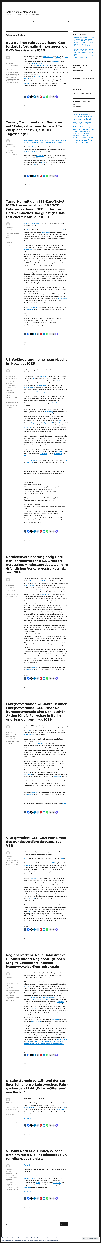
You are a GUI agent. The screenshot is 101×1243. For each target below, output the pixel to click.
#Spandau (46, 423)
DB (77, 122)
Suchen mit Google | (64, 21)
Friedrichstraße (13, 385)
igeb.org (64, 803)
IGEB (7, 156)
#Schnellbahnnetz (30, 387)
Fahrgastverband (13, 154)
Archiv (74, 104)
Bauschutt (15, 1177)
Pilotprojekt (12, 156)
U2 (14, 398)
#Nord (38, 1182)
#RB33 (47, 999)
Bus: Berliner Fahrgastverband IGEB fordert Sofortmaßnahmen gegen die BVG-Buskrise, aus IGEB (36, 46)
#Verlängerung (44, 376)
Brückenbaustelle (10, 1111)
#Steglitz (27, 986)
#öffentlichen (28, 250)
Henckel (17, 862)
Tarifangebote (9, 244)
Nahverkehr (83, 131)
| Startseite (9, 21)
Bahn (90, 114)
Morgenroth (9, 1112)
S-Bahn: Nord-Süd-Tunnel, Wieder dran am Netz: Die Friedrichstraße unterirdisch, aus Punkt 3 (37, 1155)
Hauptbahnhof (86, 129)
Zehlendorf (9, 1002)
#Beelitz (29, 1041)
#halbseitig (27, 1187)
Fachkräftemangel (13, 74)
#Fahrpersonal (48, 56)
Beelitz (15, 987)
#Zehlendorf (60, 1001)
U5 (76, 143)
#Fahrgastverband (30, 151)
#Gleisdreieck (58, 453)
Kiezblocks (16, 75)
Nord (14, 1184)
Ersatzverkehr (83, 122)
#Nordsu (59, 451)
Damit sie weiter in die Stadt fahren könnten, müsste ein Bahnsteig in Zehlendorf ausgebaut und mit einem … (44, 1044)
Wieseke (11, 245)
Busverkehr (15, 72)
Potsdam (86, 133)
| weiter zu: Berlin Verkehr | (25, 21)
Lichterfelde (15, 990)
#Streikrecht (30, 585)
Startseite (27, 1165)
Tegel (7, 398)
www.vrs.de (57, 776)
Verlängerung (11, 403)
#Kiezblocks (28, 83)
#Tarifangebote (59, 230)
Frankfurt (85, 127)
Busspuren (9, 72)
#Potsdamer (43, 453)
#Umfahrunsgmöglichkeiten (45, 392)
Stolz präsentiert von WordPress (29, 1236)
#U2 (40, 383)
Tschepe (15, 82)
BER (7, 385)
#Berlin (55, 726)
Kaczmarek (9, 990)
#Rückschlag (56, 61)
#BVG (66, 56)
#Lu (33, 378)
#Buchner (30, 911)
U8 (6, 400)
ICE (73, 131)
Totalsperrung (9, 1189)
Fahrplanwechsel (78, 124)
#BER (59, 423)
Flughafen (78, 126)
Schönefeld (76, 137)
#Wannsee (37, 1041)
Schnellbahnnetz (10, 392)
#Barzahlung (32, 147)
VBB (12, 157)
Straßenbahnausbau (11, 397)
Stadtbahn (14, 394)
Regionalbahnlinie (11, 993)
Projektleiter (9, 1187)
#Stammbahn (41, 1024)
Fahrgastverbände (13, 65)
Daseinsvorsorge (13, 593)
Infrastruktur (9, 381)
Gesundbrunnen (76, 129)
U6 (16, 398)
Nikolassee (9, 992)
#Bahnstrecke (60, 1024)
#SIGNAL (32, 898)
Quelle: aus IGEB (10, 233)
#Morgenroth (59, 1109)
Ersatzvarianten (10, 1179)
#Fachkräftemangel (42, 65)
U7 (18, 398)
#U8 (63, 423)
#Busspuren (37, 76)
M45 (12, 77)
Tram (74, 143)
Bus (7, 65)
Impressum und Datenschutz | (45, 21)
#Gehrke (26, 1178)
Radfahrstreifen (10, 80)
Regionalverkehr (10, 985)
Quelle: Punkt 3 (10, 1107)
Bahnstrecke (9, 987)
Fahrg (12, 862)
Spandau (8, 394)
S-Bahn (17, 590)
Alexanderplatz (79, 114)
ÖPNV (16, 79)
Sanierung (15, 1187)
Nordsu (14, 389)
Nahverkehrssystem (11, 1114)
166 (9, 69)
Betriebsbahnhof (12, 1109)
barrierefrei (80, 116)
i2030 (93, 129)
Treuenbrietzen (10, 997)
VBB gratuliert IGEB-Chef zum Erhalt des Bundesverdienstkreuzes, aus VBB (36, 841)
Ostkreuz (8, 1116)
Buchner (8, 862)
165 (7, 69)
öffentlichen (9, 242)
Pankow (80, 133)
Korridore (8, 77)
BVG (7, 74)
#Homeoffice (45, 232)
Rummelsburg (15, 1116)
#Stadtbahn (59, 381)
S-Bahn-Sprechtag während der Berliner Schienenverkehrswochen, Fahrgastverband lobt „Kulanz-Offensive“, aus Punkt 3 (37, 1086)
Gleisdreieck (9, 387)
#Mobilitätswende (37, 63)
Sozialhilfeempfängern (12, 1121)
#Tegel (33, 423)
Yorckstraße (9, 407)
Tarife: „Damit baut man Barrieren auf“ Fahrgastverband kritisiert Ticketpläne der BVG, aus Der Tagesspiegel (34, 128)
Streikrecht (9, 596)
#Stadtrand (27, 427)
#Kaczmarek (35, 1008)
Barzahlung (15, 152)
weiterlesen (27, 90)
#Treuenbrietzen (62, 1039)
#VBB (35, 164)
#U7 (37, 423)
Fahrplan (8, 67)
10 (6, 1109)
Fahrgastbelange (14, 738)
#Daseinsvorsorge (46, 594)
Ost (14, 1185)
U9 (6, 998)
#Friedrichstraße (41, 385)
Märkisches (9, 389)
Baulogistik (9, 1177)
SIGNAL (11, 864)
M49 (15, 77)
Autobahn (85, 114)
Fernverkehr (86, 124)
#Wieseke (30, 309)
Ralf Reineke (9, 61)
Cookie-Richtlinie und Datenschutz (49, 1240)
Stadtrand (8, 395)
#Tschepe (34, 307)
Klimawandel (9, 240)
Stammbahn (9, 995)
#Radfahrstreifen (29, 79)
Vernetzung (9, 405)
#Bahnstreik (40, 155)
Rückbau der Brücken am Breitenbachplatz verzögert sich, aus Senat (83, 46)
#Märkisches (29, 425)
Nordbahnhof (9, 1185)
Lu (16, 387)
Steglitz (15, 995)
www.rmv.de (28, 774)
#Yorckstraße (28, 456)
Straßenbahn (81, 140)
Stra (74, 140)
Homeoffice (9, 239)
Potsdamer (9, 390)
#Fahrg (61, 858)
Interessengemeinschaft (12, 741)
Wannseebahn (10, 1000)
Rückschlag (9, 82)
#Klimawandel (62, 298)
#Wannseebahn (36, 1021)
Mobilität (77, 131)
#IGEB (38, 223)
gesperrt (90, 127)
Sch (89, 135)
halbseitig (13, 1182)
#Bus (58, 56)
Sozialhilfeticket (10, 1122)
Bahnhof (75, 116)
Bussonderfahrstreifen (12, 70)
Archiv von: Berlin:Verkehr (21, 11)
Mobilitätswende (10, 79)
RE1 (90, 133)
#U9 (37, 984)
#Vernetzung (49, 412)
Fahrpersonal (9, 75)
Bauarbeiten (88, 116)
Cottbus (74, 122)
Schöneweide (84, 137)
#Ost (45, 1178)
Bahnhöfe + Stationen (11, 378)
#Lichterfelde (58, 1026)
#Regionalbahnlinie (38, 999)
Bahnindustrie (10, 587)
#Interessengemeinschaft (34, 728)
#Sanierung (57, 1182)
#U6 (59, 420)
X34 (18, 82)
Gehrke (8, 1182)
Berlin (7, 738)
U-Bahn (11, 383)
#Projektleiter (34, 1178)
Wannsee (10, 998)
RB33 (13, 992)
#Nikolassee (55, 1019)
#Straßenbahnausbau (57, 403)
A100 (74, 114)
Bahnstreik (9, 152)
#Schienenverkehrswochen (32, 1107)
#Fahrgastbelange (29, 734)
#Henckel (33, 878)
